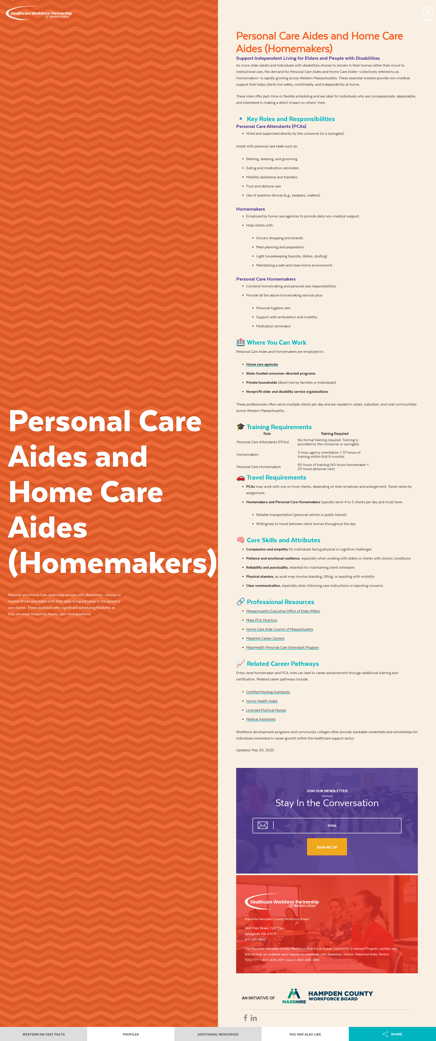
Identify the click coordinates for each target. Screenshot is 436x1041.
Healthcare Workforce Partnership (39, 13)
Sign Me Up (327, 847)
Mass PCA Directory (261, 620)
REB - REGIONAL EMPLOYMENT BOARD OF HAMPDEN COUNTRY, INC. (327, 996)
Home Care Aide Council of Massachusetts (279, 629)
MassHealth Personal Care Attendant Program (282, 647)
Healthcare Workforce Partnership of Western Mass (282, 901)
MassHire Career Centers (265, 638)
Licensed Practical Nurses (266, 710)
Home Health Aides (261, 701)
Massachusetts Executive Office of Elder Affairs (283, 611)
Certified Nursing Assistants (268, 692)
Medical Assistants (260, 719)
